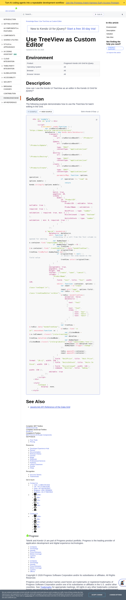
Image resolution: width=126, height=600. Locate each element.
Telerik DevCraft (31, 428)
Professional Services (37, 461)
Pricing (32, 442)
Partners (33, 463)
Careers (33, 556)
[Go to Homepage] (16, 11)
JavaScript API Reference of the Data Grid (50, 407)
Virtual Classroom (36, 464)
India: (42, 488)
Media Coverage (36, 554)
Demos (32, 450)
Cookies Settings (116, 595)
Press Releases (35, 552)
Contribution (10, 93)
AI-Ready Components (44, 435)
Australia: (43, 492)
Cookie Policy (29, 596)
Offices (32, 557)
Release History (35, 454)
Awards (32, 550)
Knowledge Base (11, 98)
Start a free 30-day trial (81, 28)
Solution (35, 99)
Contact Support (111, 48)
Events (32, 466)
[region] (63, 595)
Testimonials (34, 476)
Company (33, 547)
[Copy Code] (96, 120)
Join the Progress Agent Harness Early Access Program (92, 2)
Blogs (32, 457)
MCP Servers (30, 435)
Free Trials (34, 440)
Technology (34, 548)
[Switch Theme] (122, 14)
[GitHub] (35, 508)
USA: (42, 485)
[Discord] (35, 510)
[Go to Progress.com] (32, 537)
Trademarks (46, 587)
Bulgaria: (43, 490)
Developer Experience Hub (39, 448)
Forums (32, 455)
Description (38, 83)
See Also (35, 401)
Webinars (33, 459)
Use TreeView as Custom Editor (50, 21)
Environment (39, 57)
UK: (42, 487)
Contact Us (34, 483)
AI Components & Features (11, 29)
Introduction (10, 19)
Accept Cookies (97, 595)
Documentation (35, 452)
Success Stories (35, 475)
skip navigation (10, 11)
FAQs (32, 468)
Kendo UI (29, 431)
